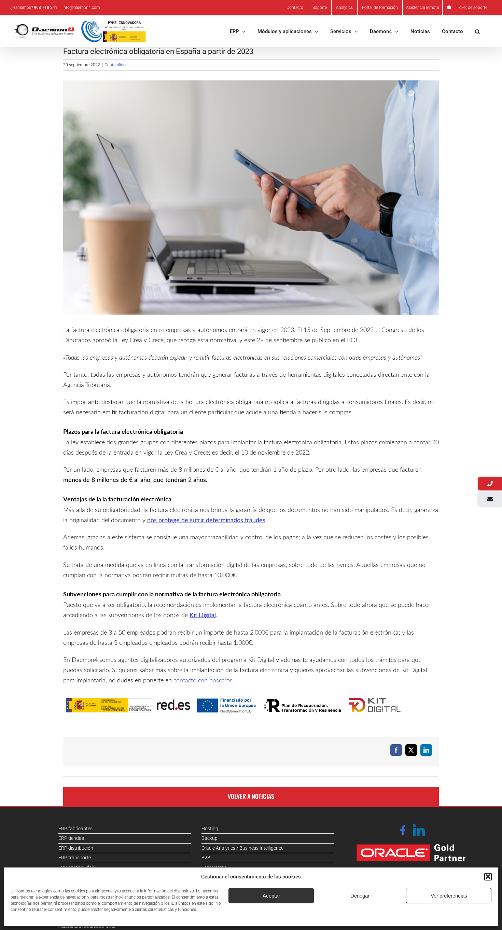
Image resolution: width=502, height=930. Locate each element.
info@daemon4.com (81, 7)
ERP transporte (74, 857)
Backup (209, 838)
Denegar (359, 896)
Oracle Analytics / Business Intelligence (242, 848)
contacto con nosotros (203, 681)
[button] (488, 876)
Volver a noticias (251, 796)
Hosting (209, 828)
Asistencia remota (422, 7)
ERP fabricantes (75, 828)
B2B (205, 857)
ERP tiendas (71, 838)
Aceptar (271, 896)
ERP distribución (75, 848)
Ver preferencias (449, 896)
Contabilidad (116, 65)
